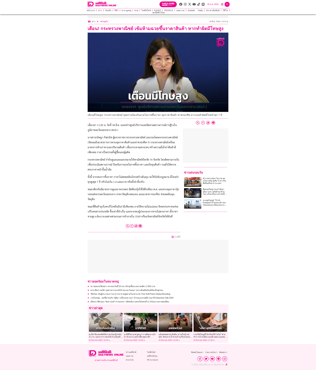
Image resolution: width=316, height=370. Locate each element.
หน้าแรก (91, 10)
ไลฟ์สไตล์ (146, 10)
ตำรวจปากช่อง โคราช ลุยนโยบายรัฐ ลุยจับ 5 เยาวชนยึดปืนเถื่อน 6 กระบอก (214, 180)
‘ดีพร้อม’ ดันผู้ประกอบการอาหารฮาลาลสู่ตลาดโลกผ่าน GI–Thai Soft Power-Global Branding (130, 294)
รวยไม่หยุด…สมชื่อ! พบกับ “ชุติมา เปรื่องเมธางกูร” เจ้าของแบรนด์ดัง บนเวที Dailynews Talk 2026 (131, 298)
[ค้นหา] (227, 4)
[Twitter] (136, 226)
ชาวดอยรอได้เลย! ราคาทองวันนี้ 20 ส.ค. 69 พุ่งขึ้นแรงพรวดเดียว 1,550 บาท (122, 286)
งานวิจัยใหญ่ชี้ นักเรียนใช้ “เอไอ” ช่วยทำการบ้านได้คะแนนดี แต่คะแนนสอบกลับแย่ (210, 336)
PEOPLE (168, 10)
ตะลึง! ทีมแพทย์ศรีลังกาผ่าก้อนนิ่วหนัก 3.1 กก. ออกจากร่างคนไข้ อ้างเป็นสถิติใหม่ (105, 336)
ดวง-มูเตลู (126, 10)
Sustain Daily (195, 10)
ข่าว (100, 10)
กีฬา (116, 10)
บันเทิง (108, 10)
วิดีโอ (225, 10)
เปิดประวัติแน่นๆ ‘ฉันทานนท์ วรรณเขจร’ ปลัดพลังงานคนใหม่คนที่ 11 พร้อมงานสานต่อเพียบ (129, 302)
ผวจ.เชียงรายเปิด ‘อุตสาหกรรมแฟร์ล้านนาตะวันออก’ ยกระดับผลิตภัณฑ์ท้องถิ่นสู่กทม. (126, 290)
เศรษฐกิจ (104, 21)
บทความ (180, 10)
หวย (136, 10)
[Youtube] (212, 358)
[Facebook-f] (200, 358)
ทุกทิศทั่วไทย (158, 12)
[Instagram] (224, 358)
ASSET (157, 10)
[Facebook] (132, 226)
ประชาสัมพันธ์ (213, 10)
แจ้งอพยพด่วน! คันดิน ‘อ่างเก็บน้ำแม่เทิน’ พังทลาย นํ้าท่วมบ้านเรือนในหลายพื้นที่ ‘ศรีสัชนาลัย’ (175, 336)
